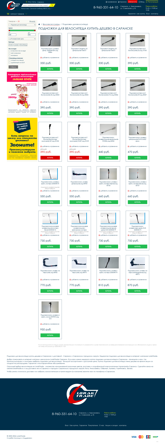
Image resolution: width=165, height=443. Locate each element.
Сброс (13, 67)
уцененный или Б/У (18, 62)
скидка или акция (17, 60)
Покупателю (93, 425)
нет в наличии (16, 53)
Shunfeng (23, 45)
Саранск (40, 2)
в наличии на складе (18, 50)
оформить (132, 2)
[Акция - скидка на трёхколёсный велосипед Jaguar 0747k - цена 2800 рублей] (22, 93)
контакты (154, 14)
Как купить (141, 14)
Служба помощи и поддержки (19, 438)
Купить (50, 69)
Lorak (16, 45)
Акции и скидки (111, 425)
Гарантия (131, 14)
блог (148, 14)
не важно (14, 55)
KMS (10, 45)
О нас (101, 425)
